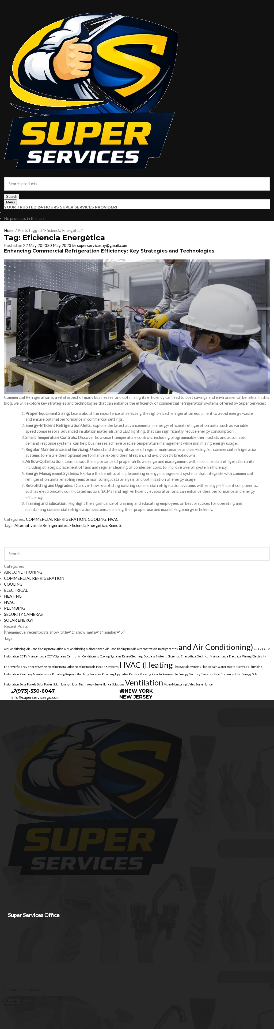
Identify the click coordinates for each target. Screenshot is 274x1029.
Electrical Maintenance (212, 656)
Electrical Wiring (240, 656)
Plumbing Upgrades (115, 674)
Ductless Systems (155, 656)
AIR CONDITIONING (23, 572)
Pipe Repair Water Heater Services (225, 666)
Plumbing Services (89, 674)
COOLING (97, 519)
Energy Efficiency (15, 666)
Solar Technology (82, 684)
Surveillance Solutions (109, 684)
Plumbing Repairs (64, 674)
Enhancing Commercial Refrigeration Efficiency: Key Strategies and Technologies (109, 251)
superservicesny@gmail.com (102, 245)
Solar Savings (62, 684)
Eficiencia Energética (88, 525)
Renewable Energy (175, 674)
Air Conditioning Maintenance (84, 648)
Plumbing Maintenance (35, 674)
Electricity (259, 656)
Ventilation (144, 682)
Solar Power (44, 684)
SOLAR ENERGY (18, 620)
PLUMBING (14, 608)
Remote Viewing (140, 674)
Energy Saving (37, 666)
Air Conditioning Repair (120, 648)
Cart (9, 1007)
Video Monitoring (175, 684)
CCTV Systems (56, 656)
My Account (14, 974)
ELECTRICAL (16, 590)
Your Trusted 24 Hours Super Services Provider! (60, 207)
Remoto (115, 525)
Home (9, 230)
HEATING (13, 596)
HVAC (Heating (146, 664)
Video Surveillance (200, 684)
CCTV (257, 648)
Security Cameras (201, 674)
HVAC (113, 519)
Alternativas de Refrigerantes (41, 525)
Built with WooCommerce (48, 968)
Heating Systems (107, 666)
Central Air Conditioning (83, 656)
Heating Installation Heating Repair (71, 666)
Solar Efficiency (224, 674)
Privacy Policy (15, 968)
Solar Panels (28, 684)
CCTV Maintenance (33, 656)
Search (11, 197)
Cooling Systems (110, 656)
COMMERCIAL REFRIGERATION (56, 519)
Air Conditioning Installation (44, 648)
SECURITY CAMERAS (23, 614)
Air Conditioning (14, 648)
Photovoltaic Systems (187, 666)
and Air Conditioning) (215, 647)
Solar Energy (242, 674)
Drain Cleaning (132, 656)
